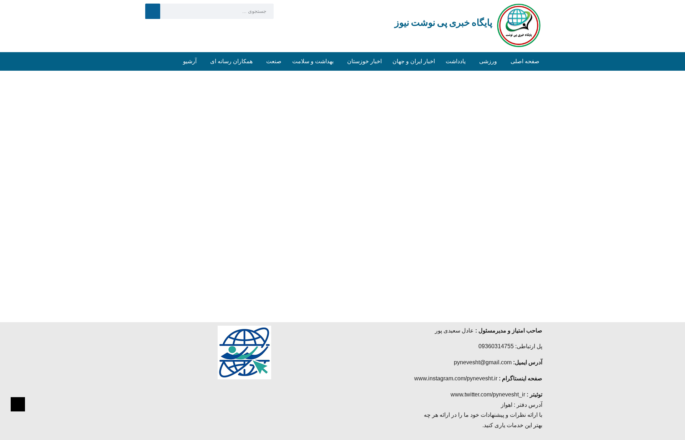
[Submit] (152, 11)
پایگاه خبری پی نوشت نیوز (443, 22)
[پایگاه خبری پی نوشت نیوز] (519, 25)
